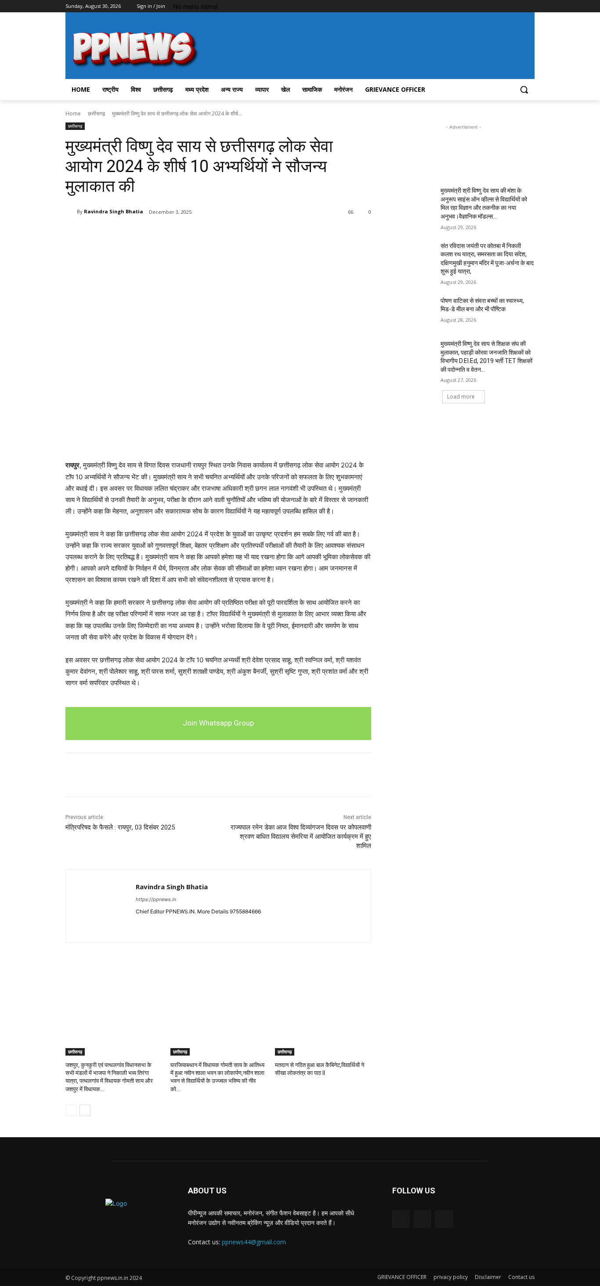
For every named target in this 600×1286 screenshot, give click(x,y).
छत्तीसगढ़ (96, 113)
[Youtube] (529, 6)
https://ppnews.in (156, 899)
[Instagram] (493, 6)
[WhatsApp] (169, 234)
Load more (461, 396)
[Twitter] (505, 6)
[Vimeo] (517, 6)
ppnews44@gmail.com (254, 1242)
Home (73, 113)
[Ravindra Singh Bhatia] (71, 211)
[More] (190, 234)
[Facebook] (481, 6)
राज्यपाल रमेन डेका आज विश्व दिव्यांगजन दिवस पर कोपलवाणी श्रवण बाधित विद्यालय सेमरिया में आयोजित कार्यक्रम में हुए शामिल (301, 836)
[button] (524, 89)
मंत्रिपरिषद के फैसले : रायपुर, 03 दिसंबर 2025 (120, 827)
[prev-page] (70, 1110)
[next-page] (85, 1110)
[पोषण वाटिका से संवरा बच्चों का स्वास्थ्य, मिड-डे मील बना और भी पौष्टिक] (413, 312)
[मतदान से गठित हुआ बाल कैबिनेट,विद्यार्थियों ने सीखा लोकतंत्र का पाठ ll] (323, 1022)
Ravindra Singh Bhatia (113, 211)
